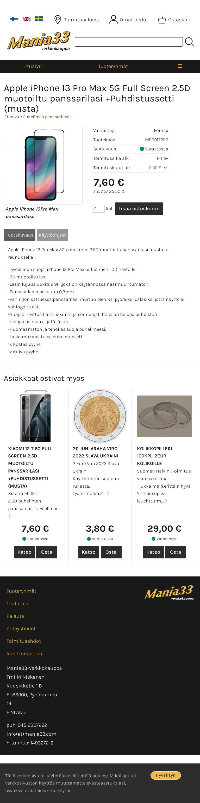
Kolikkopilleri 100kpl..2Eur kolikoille (154, 456)
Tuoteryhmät (113, 66)
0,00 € (155, 167)
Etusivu (33, 66)
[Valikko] (180, 66)
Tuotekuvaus (19, 235)
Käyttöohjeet (52, 235)
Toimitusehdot (24, 641)
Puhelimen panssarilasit (47, 116)
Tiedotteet (18, 604)
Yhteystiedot (21, 629)
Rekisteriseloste (25, 654)
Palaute (15, 616)
